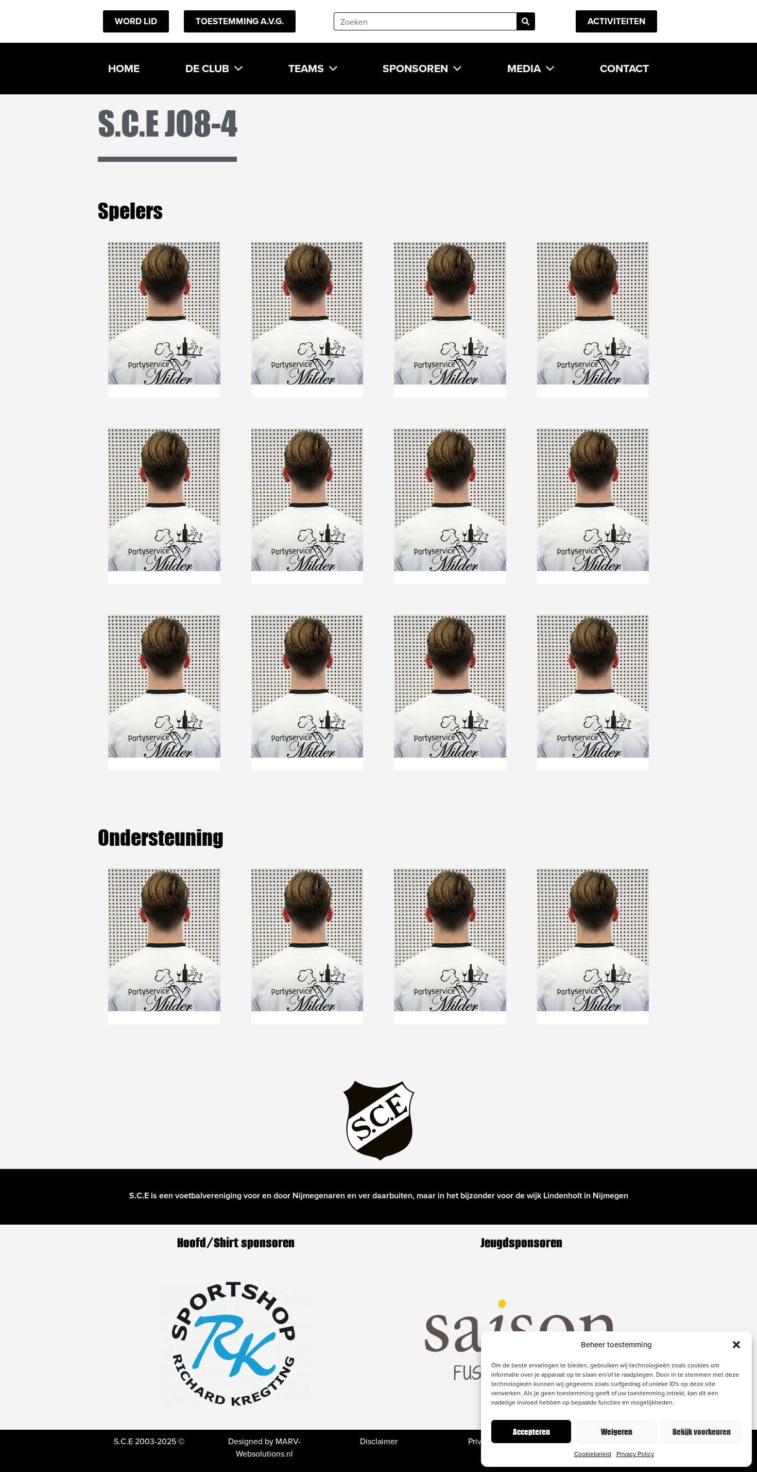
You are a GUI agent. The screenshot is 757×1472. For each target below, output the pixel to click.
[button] (736, 1345)
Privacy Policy (635, 1453)
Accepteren (531, 1431)
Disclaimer (379, 1441)
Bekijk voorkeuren (702, 1431)
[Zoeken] (526, 21)
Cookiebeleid (592, 1453)
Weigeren (616, 1431)
